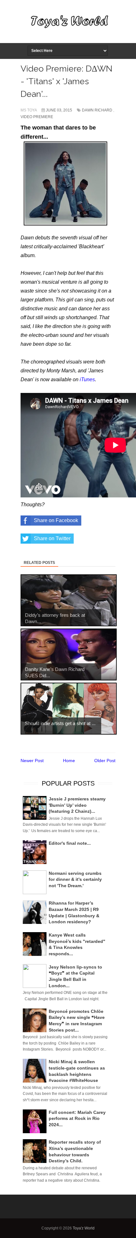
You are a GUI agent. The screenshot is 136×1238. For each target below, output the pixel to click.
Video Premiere (37, 117)
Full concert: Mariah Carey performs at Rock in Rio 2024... (77, 1118)
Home (69, 760)
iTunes (87, 379)
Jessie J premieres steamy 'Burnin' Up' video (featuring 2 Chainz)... (77, 805)
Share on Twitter (52, 538)
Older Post (104, 760)
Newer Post (32, 760)
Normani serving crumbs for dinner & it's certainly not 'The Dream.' (75, 879)
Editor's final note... (70, 843)
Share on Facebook (56, 520)
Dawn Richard (97, 110)
